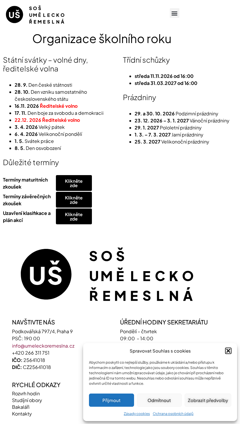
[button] (228, 351)
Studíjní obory (27, 400)
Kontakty (22, 414)
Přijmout (111, 400)
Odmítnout (159, 400)
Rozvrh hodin (26, 393)
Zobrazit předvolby (208, 400)
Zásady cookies (137, 413)
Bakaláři (21, 407)
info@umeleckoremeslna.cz (43, 346)
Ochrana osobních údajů (173, 413)
